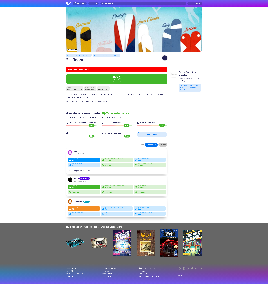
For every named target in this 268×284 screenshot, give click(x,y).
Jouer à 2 (69, 271)
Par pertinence (151, 145)
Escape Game (68, 3)
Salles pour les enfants (74, 274)
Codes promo (71, 268)
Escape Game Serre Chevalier (79, 55)
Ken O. (76, 178)
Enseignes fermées (73, 276)
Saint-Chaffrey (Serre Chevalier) (106, 55)
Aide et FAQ (143, 274)
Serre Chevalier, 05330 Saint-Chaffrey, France (189, 80)
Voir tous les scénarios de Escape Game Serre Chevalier (189, 87)
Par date (163, 145)
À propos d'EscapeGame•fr (149, 268)
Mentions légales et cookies (149, 276)
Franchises (106, 271)
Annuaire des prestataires (111, 268)
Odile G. (77, 151)
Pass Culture (106, 276)
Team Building (107, 274)
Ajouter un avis (152, 134)
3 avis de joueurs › (117, 79)
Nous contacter (144, 271)
